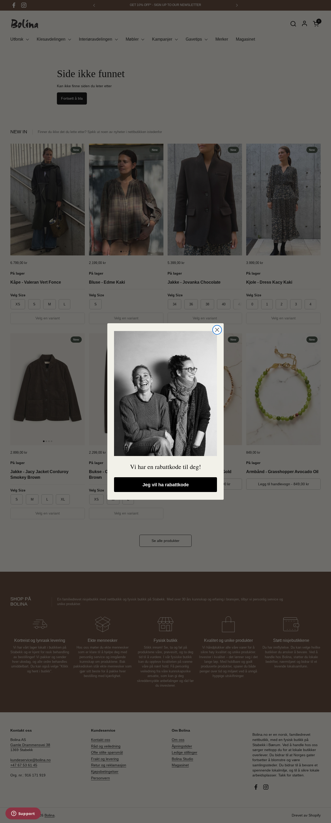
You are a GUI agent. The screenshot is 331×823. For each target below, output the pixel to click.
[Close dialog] (217, 329)
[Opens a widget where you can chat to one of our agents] (23, 813)
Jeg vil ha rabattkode (165, 484)
